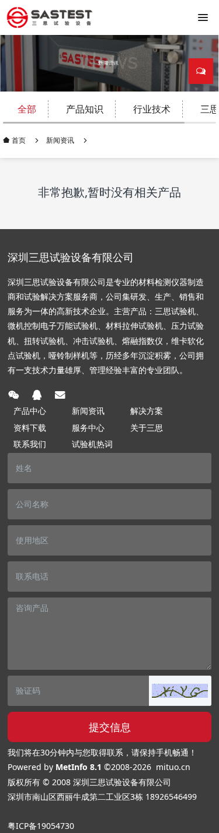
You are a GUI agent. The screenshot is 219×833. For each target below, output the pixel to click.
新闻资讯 (60, 140)
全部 (27, 109)
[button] (180, 691)
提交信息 (110, 727)
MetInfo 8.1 (78, 766)
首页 (18, 140)
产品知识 (84, 109)
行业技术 (152, 109)
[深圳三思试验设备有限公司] (49, 17)
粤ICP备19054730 (41, 825)
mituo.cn (173, 766)
